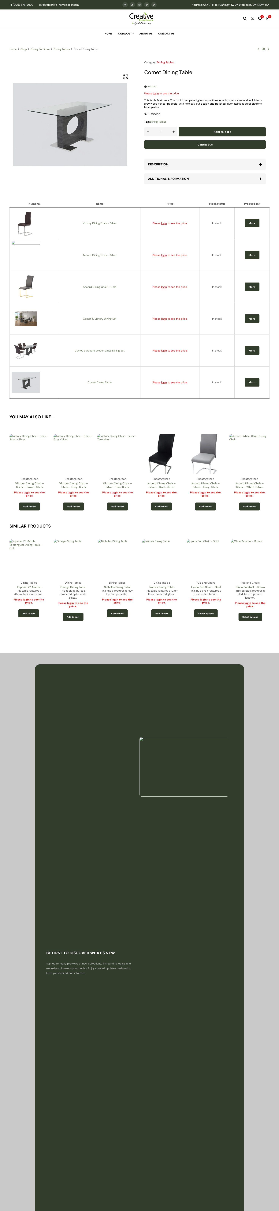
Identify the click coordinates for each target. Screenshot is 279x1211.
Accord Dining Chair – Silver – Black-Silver (161, 485)
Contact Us (166, 33)
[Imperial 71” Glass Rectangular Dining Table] (268, 49)
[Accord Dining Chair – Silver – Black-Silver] (161, 454)
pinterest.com (154, 4)
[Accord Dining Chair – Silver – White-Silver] (249, 454)
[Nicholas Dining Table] (73, 558)
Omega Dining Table (28, 587)
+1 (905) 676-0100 (21, 4)
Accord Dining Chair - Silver (100, 255)
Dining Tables (62, 49)
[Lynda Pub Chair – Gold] (161, 558)
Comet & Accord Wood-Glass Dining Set (100, 350)
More (252, 223)
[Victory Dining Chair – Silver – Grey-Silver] (74, 454)
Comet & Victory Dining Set (99, 318)
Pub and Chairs (161, 582)
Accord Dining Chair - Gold (99, 287)
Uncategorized (29, 479)
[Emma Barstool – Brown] (250, 558)
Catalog (124, 33)
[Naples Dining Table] (117, 558)
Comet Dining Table (100, 382)
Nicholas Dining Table (73, 587)
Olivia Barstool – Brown (206, 587)
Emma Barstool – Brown (250, 587)
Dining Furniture (40, 49)
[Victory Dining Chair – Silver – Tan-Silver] (117, 454)
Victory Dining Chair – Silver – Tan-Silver (117, 485)
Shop (23, 49)
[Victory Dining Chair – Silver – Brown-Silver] (29, 454)
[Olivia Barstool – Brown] (206, 558)
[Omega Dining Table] (28, 558)
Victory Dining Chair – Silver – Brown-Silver (29, 485)
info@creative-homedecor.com (59, 4)
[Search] (245, 19)
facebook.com (125, 4)
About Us (145, 33)
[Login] (252, 19)
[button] (260, 19)
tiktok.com (146, 4)
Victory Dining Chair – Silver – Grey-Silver (73, 485)
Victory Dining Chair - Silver (100, 223)
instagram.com (139, 4)
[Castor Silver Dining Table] (258, 49)
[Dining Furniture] (263, 49)
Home (108, 33)
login (156, 93)
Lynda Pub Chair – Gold (162, 587)
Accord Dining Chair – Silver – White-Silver (249, 485)
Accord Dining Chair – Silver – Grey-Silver (205, 485)
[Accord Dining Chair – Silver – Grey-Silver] (205, 454)
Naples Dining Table (117, 587)
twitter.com (132, 4)
